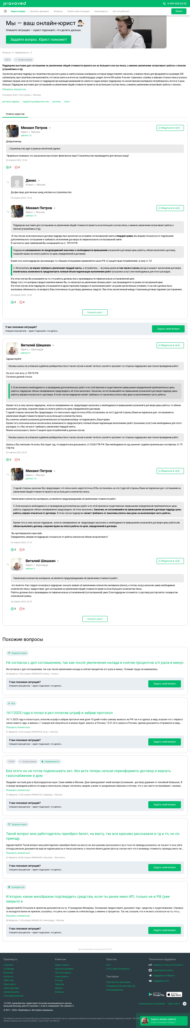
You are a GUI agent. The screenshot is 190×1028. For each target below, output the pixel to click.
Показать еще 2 (95, 312)
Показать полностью (18, 727)
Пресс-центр (10, 984)
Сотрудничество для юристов (120, 986)
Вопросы (58, 11)
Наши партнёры (11, 988)
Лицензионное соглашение (152, 1003)
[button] (95, 81)
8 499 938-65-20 (176, 3)
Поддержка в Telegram (164, 975)
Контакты (8, 976)
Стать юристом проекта (118, 969)
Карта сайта (174, 1003)
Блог (108, 965)
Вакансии (8, 972)
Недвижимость (22, 52)
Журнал (59, 988)
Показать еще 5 (95, 619)
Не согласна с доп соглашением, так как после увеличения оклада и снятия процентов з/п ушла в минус (95, 663)
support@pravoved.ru (163, 970)
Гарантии (59, 984)
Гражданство (17, 887)
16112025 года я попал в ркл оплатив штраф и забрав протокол (59, 713)
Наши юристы (101, 11)
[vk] (184, 1004)
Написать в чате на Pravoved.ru (168, 965)
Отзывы (59, 980)
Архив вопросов (11, 992)
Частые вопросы (63, 972)
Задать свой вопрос (168, 328)
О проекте (8, 965)
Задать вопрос (18, 11)
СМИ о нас (9, 980)
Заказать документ (39, 11)
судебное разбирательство (36, 101)
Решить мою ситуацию (78, 11)
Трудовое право (19, 653)
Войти (179, 11)
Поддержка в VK (161, 981)
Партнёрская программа (118, 982)
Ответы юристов (15, 114)
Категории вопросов (13, 996)
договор (57, 101)
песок (67, 101)
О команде (9, 969)
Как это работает (121, 11)
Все (13, 703)
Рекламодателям (114, 990)
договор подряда (10, 101)
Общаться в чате (170, 127)
